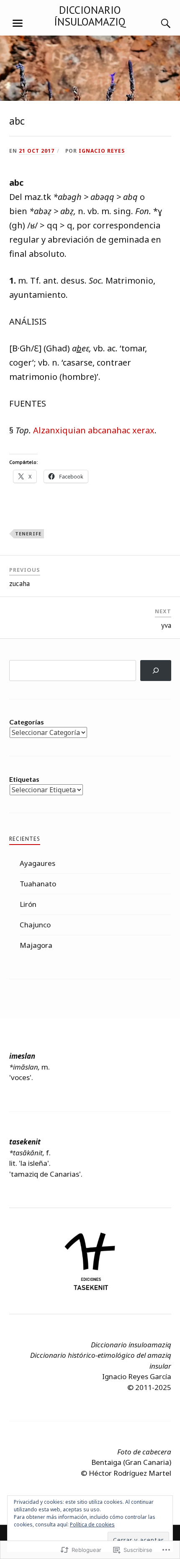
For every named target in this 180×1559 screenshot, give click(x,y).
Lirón (28, 904)
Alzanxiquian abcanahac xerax (93, 430)
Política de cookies (92, 1524)
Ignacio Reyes (102, 150)
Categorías (26, 722)
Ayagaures (37, 863)
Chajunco (35, 924)
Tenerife (28, 533)
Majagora (36, 945)
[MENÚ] (17, 23)
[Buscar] (157, 23)
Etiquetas (24, 779)
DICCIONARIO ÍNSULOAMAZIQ (90, 15)
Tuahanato (38, 883)
